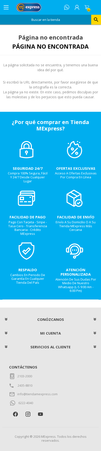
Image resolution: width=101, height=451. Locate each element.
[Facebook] (15, 414)
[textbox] (45, 20)
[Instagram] (27, 414)
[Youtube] (40, 414)
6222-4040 (25, 403)
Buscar (96, 20)
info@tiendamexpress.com (37, 394)
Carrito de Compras (87, 7)
